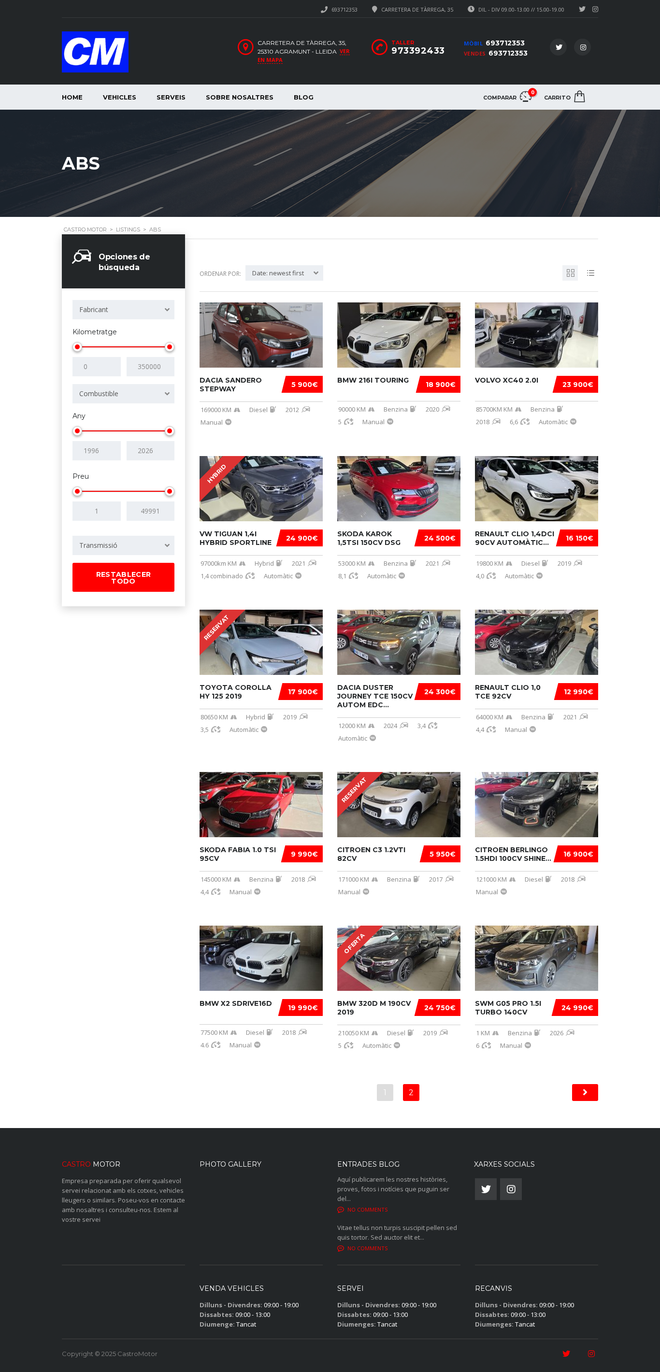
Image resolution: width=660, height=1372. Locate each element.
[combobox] (123, 309)
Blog (304, 97)
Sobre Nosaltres (239, 97)
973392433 (418, 50)
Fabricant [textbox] (93, 309)
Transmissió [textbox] (98, 545)
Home (72, 97)
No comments (367, 1209)
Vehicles (119, 97)
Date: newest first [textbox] (278, 273)
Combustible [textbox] (98, 393)
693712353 (344, 9)
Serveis (171, 97)
